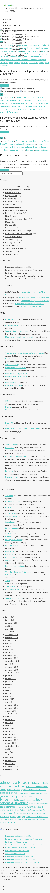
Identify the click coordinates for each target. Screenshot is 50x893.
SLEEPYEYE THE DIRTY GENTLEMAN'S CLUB (23, 429)
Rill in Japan (10, 575)
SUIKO (7, 410)
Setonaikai (4, 816)
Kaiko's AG (9, 423)
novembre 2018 (11, 670)
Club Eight (22, 54)
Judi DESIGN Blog (12, 364)
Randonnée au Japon (13, 228)
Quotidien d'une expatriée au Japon (19, 572)
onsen (45, 803)
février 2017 (10, 702)
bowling (3, 54)
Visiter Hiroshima (28, 819)
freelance (27, 793)
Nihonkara (9, 554)
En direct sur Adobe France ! (16, 273)
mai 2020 (9, 643)
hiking (30, 796)
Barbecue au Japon (34, 786)
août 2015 (9, 749)
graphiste (12, 147)
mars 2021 (9, 632)
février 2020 (10, 652)
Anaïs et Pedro (41, 783)
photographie (21, 807)
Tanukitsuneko (11, 586)
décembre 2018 (11, 667)
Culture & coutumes (13, 192)
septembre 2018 (12, 673)
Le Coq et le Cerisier (13, 539)
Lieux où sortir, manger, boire (20, 48)
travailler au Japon (37, 109)
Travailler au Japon (7, 51)
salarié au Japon (41, 150)
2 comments (31, 51)
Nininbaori (30, 150)
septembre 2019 (12, 661)
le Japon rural (30, 800)
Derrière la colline (12, 501)
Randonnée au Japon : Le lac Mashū (19, 267)
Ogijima (8, 560)
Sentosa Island (15, 109)
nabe (11, 62)
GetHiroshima (10, 319)
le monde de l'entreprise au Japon (14, 106)
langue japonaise (12, 207)
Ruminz (8, 407)
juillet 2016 (10, 719)
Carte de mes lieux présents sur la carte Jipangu (24, 353)
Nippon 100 (10, 557)
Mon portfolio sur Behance (16, 376)
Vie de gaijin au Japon (14, 144)
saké (20, 813)
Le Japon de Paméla (13, 545)
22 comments (28, 144)
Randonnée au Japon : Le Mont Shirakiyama (22, 862)
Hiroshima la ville (12, 201)
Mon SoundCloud (12, 382)
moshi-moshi (10, 551)
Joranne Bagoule (12, 528)
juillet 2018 (10, 676)
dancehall (43, 790)
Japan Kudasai (10, 522)
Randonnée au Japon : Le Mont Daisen (34, 298)
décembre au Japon (34, 54)
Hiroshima (13, 57)
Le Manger (9, 471)
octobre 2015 (10, 743)
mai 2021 (9, 629)
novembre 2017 (11, 684)
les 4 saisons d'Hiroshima (27, 59)
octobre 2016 (10, 711)
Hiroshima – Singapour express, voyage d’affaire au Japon (23, 119)
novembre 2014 (11, 769)
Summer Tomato (12, 477)
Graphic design (22, 141)
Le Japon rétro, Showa (14, 210)
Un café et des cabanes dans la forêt (20, 279)
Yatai (37, 819)
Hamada (24, 796)
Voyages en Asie (17, 103)
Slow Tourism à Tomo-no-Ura (17, 850)
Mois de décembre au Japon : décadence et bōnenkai (24, 73)
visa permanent (16, 819)
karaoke (27, 57)
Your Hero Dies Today (14, 598)
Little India (32, 106)
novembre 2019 (11, 658)
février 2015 (10, 760)
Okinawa (39, 803)
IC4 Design (9, 401)
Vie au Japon (21, 51)
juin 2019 (9, 664)
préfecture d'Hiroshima (9, 810)
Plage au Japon (34, 806)
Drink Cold (9, 447)
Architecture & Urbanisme (15, 187)
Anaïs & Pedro (11, 445)
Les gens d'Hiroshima (13, 213)
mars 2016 (9, 728)
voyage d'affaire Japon (9, 112)
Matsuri (8, 222)
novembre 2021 (11, 623)
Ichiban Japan (10, 513)
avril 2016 (9, 725)
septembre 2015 (12, 746)
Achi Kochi (9, 495)
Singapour (25, 109)
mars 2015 (9, 758)
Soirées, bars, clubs (40, 48)
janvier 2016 (10, 734)
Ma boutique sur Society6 (15, 367)
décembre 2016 (11, 705)
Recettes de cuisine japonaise (17, 231)
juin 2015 (9, 752)
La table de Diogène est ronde (17, 456)
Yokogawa (43, 820)
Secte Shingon (43, 813)
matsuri (32, 803)
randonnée (40, 810)
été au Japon (7, 822)
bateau (45, 787)
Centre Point (12, 54)
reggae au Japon (6, 813)
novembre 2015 (11, 740)
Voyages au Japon (12, 251)
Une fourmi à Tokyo (13, 589)
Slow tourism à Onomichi (31, 306)
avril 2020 (9, 646)
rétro (15, 813)
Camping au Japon (7, 790)
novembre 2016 (11, 708)
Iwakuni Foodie (11, 516)
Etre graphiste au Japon (14, 155)
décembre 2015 (11, 737)
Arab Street (43, 103)
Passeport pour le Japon (15, 566)
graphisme (35, 793)
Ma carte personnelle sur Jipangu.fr (19, 337)
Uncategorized (11, 242)
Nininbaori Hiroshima (13, 385)
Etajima (20, 793)
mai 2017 (9, 696)
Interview (9, 204)
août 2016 (9, 717)
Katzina (8, 537)
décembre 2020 (11, 635)
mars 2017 (9, 699)
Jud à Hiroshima (12, 829)
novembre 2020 (11, 637)
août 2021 (9, 626)
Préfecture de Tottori (27, 810)
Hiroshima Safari (11, 325)
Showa (41, 62)
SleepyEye (21, 816)
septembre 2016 (12, 714)
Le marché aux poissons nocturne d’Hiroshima (23, 270)
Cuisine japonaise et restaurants (28, 45)
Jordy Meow (10, 534)
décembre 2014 (11, 766)
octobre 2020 (10, 640)
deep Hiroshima (8, 792)
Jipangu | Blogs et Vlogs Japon (17, 331)
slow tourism (32, 816)
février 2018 (10, 678)
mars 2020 (9, 649)
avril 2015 (9, 755)
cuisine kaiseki (34, 790)
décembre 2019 (11, 655)
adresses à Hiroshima (17, 782)
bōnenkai (44, 51)
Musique (8, 225)
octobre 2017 (10, 687)
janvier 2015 (10, 763)
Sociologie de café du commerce (19, 100)
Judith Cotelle (8, 45)
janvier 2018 (10, 681)
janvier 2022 (10, 620)
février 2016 (10, 731)
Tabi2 (7, 580)
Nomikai (17, 62)
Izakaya (20, 57)
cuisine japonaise (21, 789)
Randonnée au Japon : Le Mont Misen (20, 859)
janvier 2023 (10, 617)
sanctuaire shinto (30, 813)
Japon (43, 147)
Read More (4, 85)
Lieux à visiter (10, 216)
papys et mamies (7, 806)
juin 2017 (9, 693)
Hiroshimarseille (11, 359)
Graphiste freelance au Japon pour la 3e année (24, 276)
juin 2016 (9, 722)
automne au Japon (13, 786)
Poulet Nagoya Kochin (29, 62)
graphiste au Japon (24, 147)
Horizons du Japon (12, 507)
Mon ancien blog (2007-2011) (17, 373)
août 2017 (9, 690)
